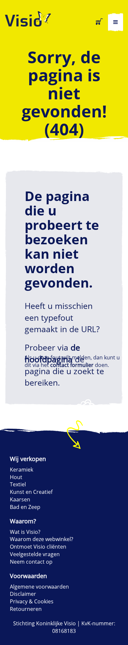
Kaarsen (20, 499)
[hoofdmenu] (115, 22)
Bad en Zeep (25, 507)
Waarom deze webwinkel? (41, 539)
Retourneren (26, 609)
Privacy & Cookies (31, 601)
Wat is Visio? (25, 531)
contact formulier (72, 365)
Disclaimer (23, 593)
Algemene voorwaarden (39, 586)
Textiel (18, 484)
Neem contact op (31, 561)
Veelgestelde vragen (35, 554)
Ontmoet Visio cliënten (38, 546)
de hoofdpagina (52, 353)
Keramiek (21, 469)
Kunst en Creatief (31, 491)
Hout (16, 477)
